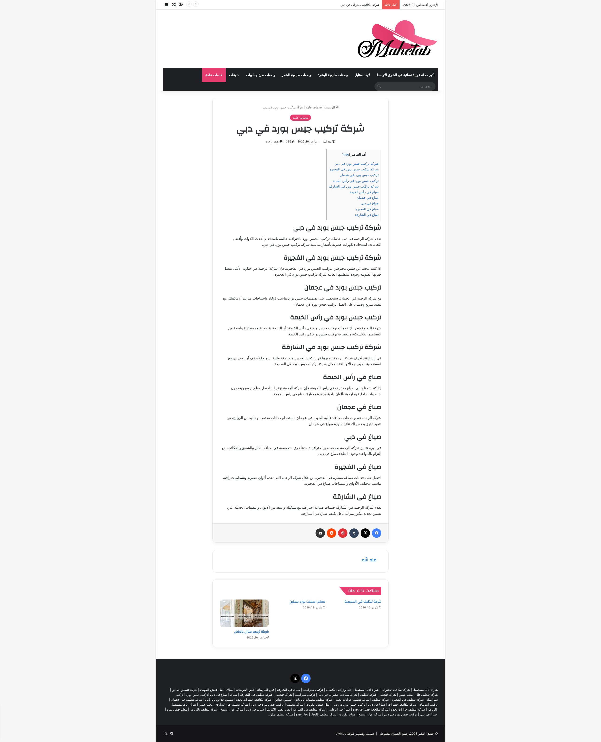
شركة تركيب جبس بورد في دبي (357, 163)
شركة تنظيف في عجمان (186, 699)
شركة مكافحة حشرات (395, 690)
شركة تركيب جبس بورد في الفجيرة (354, 169)
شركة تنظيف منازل (280, 714)
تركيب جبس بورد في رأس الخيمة (356, 181)
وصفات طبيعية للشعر (296, 75)
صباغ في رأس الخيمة (364, 192)
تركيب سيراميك (305, 694)
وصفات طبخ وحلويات (260, 75)
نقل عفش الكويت (211, 690)
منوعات (234, 75)
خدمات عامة (214, 75)
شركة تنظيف (387, 694)
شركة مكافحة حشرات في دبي (360, 5)
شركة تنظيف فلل (427, 694)
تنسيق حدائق (283, 699)
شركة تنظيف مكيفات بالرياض (313, 699)
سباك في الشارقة (288, 690)
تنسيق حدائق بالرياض (219, 699)
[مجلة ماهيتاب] (397, 39)
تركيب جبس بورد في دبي (348, 704)
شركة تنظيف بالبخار (323, 714)
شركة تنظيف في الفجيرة (408, 699)
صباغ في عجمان (368, 198)
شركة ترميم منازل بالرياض (251, 632)
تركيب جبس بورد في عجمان (359, 175)
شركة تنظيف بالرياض (204, 709)
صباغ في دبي (370, 203)
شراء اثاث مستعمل (425, 690)
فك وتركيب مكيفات (338, 690)
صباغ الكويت (347, 714)
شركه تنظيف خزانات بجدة (408, 709)
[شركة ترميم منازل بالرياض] (244, 613)
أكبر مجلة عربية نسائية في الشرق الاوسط (406, 75)
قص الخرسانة (265, 690)
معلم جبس (406, 694)
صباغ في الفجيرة (367, 209)
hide (346, 154)
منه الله (327, 141)
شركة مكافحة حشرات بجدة (254, 699)
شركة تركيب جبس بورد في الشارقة (354, 186)
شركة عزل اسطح (231, 709)
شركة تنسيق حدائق (184, 690)
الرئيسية (330, 107)
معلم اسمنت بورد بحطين (307, 602)
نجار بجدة (302, 714)
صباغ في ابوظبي (339, 709)
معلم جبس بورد (177, 709)
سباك (229, 690)
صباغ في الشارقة (367, 215)
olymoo (341, 733)
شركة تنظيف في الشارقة (256, 694)
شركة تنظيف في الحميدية (363, 602)
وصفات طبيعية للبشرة (333, 75)
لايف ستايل (362, 75)
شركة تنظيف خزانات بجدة (352, 699)
